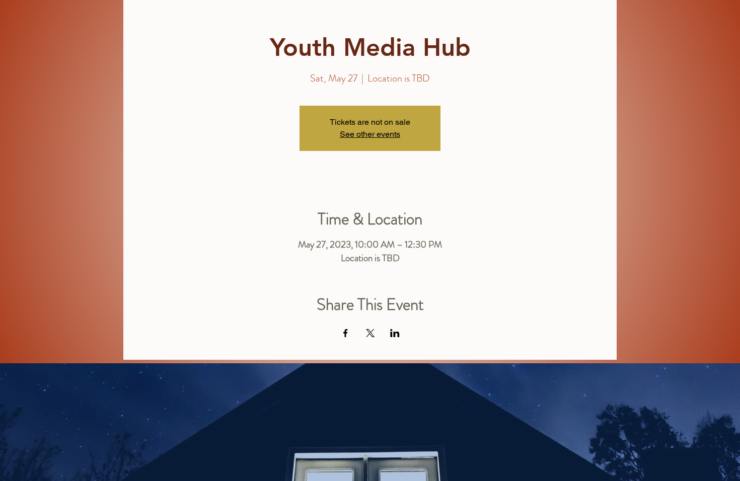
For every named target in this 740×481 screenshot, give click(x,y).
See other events (370, 134)
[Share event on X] (370, 333)
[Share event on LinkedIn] (395, 333)
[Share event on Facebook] (345, 333)
